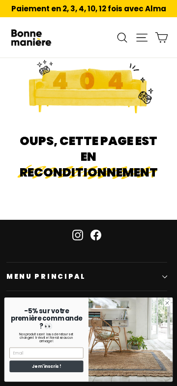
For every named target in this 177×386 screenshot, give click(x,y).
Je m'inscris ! (46, 366)
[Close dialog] (167, 303)
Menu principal (46, 276)
